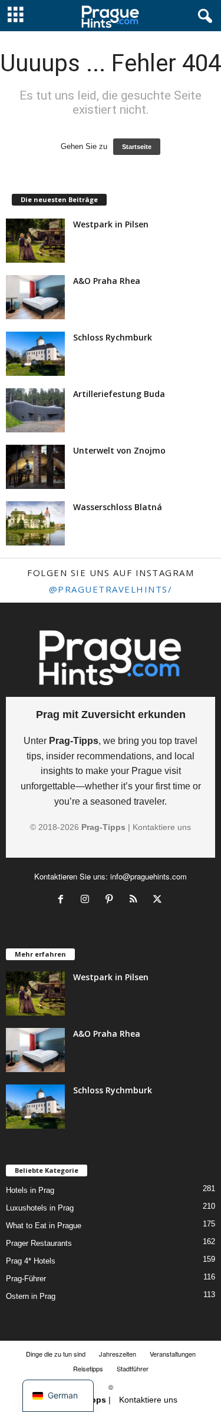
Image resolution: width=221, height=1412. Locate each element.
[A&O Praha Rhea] (35, 297)
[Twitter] (159, 900)
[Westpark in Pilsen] (35, 241)
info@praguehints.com (148, 876)
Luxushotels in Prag (40, 1207)
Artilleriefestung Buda (119, 393)
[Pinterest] (112, 900)
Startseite (136, 146)
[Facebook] (63, 900)
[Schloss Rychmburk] (35, 354)
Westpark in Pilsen (111, 224)
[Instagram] (87, 900)
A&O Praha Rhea (106, 280)
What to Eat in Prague (43, 1225)
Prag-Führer (26, 1278)
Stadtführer (133, 1368)
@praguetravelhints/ (111, 589)
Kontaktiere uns (162, 827)
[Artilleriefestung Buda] (35, 410)
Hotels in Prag (30, 1190)
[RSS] (136, 900)
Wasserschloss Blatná (117, 506)
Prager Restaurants (39, 1243)
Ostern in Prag (30, 1296)
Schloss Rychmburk (112, 337)
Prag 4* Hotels (30, 1260)
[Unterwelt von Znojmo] (35, 467)
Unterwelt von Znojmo (119, 450)
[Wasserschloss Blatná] (35, 523)
